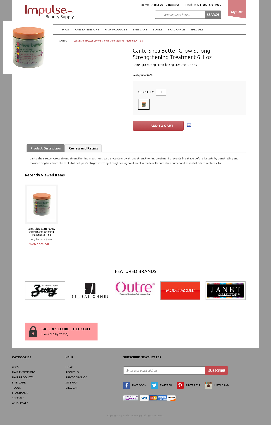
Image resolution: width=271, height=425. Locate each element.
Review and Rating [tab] (83, 148)
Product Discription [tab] (45, 148)
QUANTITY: (146, 92)
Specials (197, 29)
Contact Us (172, 5)
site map (71, 382)
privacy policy (76, 377)
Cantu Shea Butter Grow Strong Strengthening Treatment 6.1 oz (41, 231)
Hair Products (23, 377)
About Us (157, 5)
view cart (72, 387)
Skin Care (140, 29)
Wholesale (20, 403)
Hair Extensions (24, 372)
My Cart (237, 12)
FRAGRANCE (176, 29)
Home (145, 5)
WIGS (15, 367)
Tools (157, 29)
